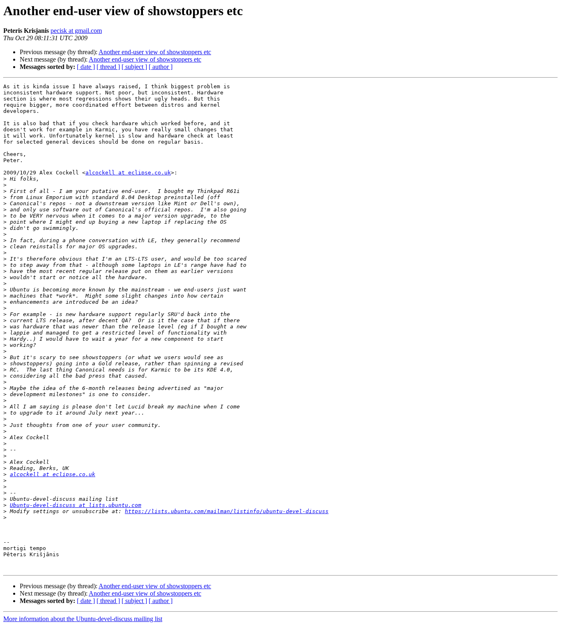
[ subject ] (134, 66)
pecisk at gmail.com (76, 30)
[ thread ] (108, 66)
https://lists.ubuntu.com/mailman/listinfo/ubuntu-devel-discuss (227, 511)
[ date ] (86, 66)
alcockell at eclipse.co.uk (128, 173)
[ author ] (160, 66)
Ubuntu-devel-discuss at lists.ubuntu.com (75, 505)
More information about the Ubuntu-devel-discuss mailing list (82, 618)
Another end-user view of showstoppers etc (155, 51)
